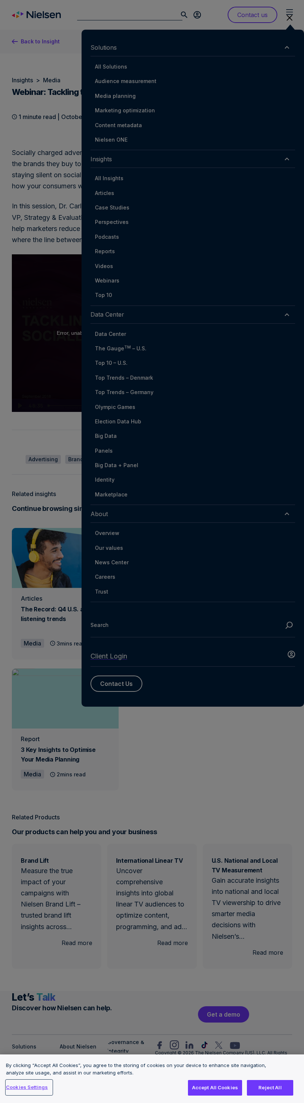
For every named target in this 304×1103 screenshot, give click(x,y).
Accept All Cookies (215, 1087)
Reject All (269, 1087)
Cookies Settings (27, 1087)
